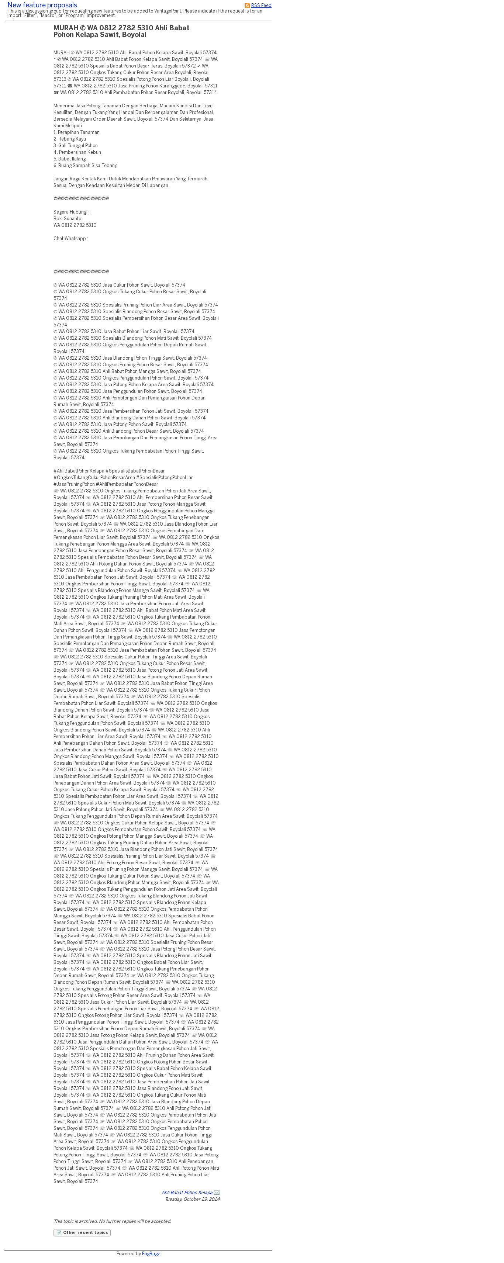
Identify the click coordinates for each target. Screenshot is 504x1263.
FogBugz (151, 1254)
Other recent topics (85, 1233)
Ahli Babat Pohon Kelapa (187, 1193)
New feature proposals (42, 6)
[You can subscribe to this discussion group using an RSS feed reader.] (247, 6)
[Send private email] (217, 1193)
